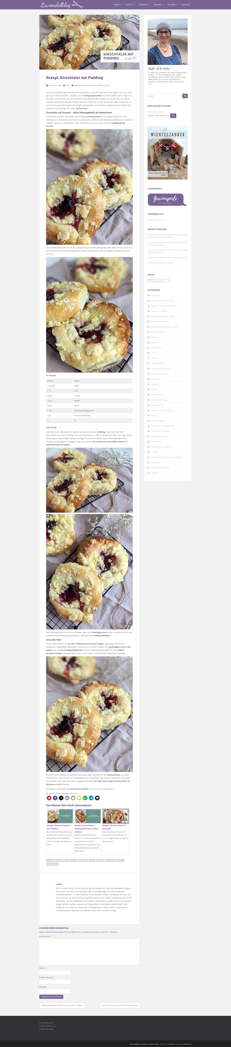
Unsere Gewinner (155, 220)
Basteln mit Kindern (160, 321)
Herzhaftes (156, 379)
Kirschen (73, 860)
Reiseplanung (157, 420)
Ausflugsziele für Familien (162, 300)
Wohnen (157, 4)
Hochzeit (155, 384)
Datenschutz (154, 1044)
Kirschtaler (83, 860)
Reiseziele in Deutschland (162, 426)
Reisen (154, 415)
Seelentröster (81, 108)
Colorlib (171, 1044)
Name (42, 968)
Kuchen (92, 860)
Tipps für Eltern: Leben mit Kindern (167, 457)
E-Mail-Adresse (46, 977)
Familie (116, 4)
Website (43, 987)
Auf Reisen (143, 4)
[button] (49, 798)
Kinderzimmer (157, 405)
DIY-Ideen (171, 4)
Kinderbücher (157, 394)
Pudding (100, 860)
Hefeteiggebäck (62, 860)
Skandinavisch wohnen (161, 447)
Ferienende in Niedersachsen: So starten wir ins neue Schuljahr (168, 243)
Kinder (154, 389)
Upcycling (155, 462)
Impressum (144, 1044)
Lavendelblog (134, 1044)
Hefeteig (50, 860)
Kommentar (45, 936)
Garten (154, 353)
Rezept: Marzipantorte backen (161, 263)
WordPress (188, 1044)
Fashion (154, 342)
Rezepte (129, 4)
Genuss (86, 85)
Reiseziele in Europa (160, 431)
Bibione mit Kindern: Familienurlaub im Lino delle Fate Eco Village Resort (167, 235)
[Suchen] (185, 96)
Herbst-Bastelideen (159, 373)
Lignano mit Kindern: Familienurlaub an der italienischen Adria (167, 251)
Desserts (155, 337)
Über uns (186, 4)
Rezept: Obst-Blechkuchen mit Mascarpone (167, 257)
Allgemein (78, 85)
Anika (67, 85)
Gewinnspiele (157, 363)
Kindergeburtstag (159, 400)
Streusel (121, 860)
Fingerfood (156, 347)
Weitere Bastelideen (160, 467)
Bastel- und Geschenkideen (163, 306)
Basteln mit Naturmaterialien (164, 326)
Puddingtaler (110, 860)
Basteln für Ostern (159, 311)
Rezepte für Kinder (159, 436)
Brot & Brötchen (158, 332)
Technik (154, 452)
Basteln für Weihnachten (162, 316)
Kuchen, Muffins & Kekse (100, 85)
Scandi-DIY (156, 441)
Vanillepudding (52, 864)
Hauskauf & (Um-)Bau (160, 368)
